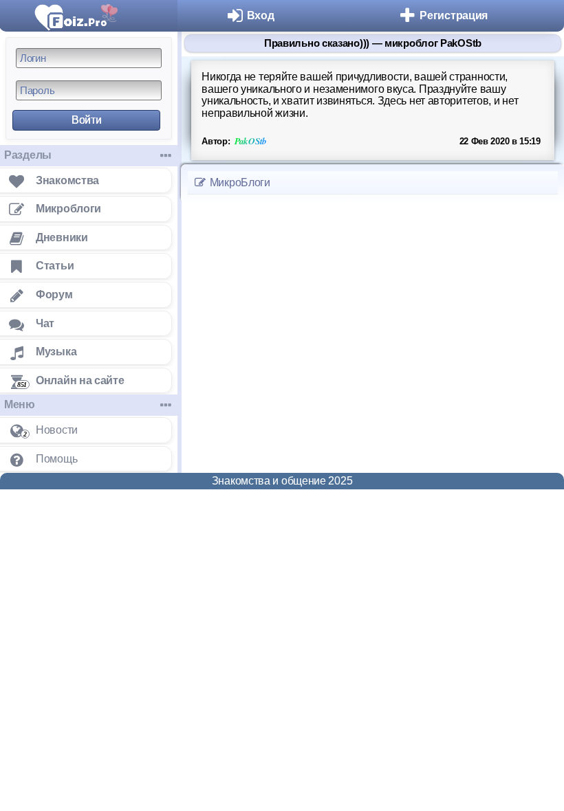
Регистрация (454, 15)
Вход (260, 15)
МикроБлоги (238, 182)
